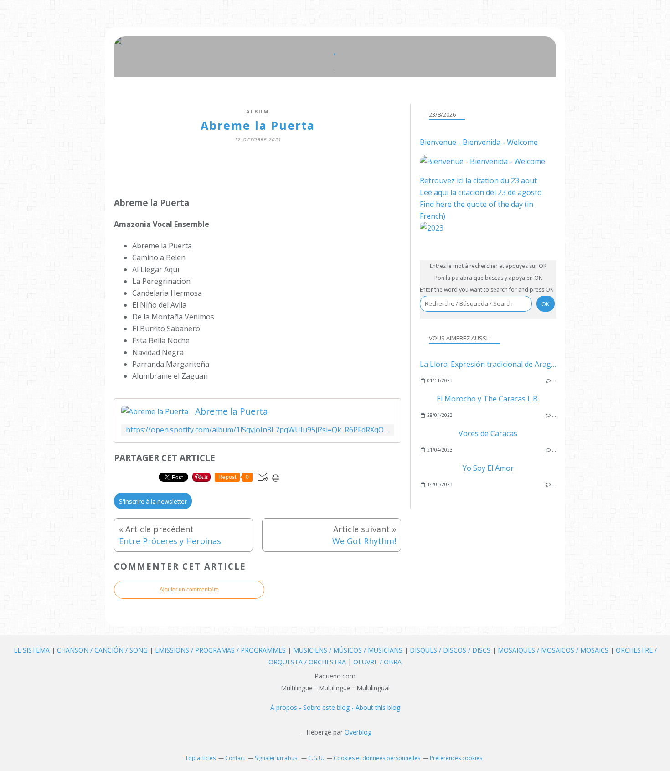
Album (257, 111)
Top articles (200, 758)
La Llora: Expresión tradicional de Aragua (490, 364)
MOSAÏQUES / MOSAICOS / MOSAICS (554, 650)
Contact (235, 758)
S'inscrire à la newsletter (153, 501)
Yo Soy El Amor (488, 468)
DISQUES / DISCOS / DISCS (451, 650)
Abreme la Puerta (231, 411)
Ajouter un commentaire (189, 589)
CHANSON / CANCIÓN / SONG (102, 650)
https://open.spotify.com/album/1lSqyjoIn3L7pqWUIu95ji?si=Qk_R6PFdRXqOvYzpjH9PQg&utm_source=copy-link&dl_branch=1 (257, 430)
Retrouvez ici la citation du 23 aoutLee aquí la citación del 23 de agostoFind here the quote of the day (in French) (481, 198)
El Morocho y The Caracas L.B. (488, 399)
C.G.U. (316, 758)
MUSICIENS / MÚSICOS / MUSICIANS (348, 650)
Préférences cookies (456, 758)
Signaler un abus (277, 758)
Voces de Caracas (488, 433)
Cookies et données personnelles (377, 758)
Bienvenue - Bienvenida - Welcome (479, 142)
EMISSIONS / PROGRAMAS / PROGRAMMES (220, 650)
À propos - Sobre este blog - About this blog (335, 707)
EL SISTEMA (32, 650)
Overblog (358, 732)
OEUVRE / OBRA (377, 662)
